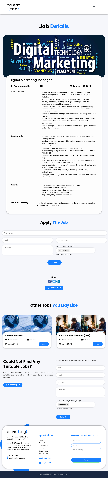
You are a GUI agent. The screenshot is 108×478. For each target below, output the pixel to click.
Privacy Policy (44, 454)
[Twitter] (54, 281)
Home (41, 440)
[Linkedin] (58, 281)
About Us (42, 443)
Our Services (43, 446)
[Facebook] (50, 281)
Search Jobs (43, 451)
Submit (54, 262)
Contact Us (43, 448)
